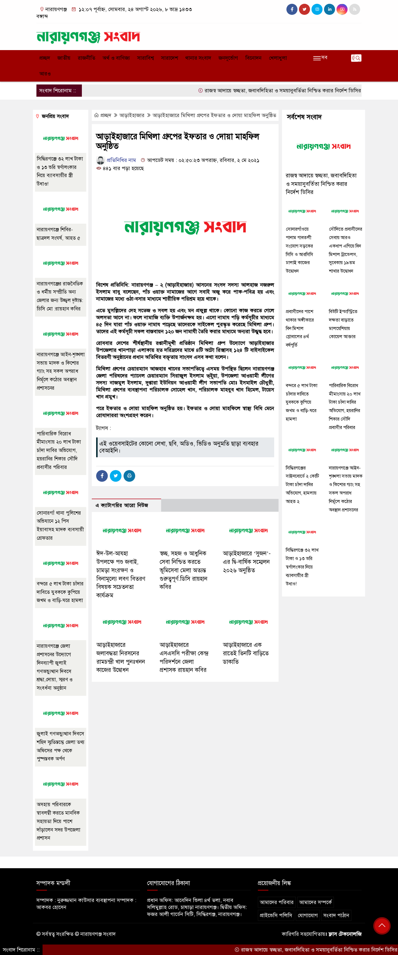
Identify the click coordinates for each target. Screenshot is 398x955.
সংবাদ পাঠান (336, 915)
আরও (45, 73)
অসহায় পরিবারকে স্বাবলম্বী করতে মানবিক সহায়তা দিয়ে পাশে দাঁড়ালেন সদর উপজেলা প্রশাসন (58, 821)
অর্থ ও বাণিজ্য (116, 58)
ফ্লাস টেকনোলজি (345, 934)
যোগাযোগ (308, 915)
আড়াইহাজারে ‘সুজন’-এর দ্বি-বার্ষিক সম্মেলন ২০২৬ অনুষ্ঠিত (247, 562)
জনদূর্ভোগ (228, 58)
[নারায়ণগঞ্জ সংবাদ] (88, 35)
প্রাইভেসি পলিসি (276, 915)
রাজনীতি (86, 58)
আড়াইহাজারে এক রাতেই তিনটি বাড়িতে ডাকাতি (246, 653)
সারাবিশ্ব (145, 58)
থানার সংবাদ (198, 58)
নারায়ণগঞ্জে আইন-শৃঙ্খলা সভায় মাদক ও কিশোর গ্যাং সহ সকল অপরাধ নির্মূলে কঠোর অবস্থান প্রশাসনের (61, 371)
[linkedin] (329, 9)
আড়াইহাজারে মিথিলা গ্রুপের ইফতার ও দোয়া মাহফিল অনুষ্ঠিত (214, 115)
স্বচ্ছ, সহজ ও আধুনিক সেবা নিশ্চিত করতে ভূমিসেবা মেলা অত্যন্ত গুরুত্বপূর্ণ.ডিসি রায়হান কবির (183, 570)
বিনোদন (253, 58)
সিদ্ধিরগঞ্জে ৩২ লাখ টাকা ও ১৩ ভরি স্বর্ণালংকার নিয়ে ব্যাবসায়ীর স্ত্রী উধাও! (302, 567)
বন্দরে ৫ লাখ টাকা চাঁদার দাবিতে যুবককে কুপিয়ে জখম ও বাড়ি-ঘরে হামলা (60, 592)
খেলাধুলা (278, 58)
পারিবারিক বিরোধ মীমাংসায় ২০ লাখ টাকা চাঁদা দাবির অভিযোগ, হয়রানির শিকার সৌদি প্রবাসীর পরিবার (59, 450)
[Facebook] (102, 476)
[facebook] (291, 9)
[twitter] (304, 9)
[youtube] (342, 9)
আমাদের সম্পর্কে (315, 902)
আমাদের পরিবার (277, 902)
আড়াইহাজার (132, 115)
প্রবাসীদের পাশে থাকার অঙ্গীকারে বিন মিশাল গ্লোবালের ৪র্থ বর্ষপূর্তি (300, 328)
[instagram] (317, 9)
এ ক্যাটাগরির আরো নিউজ (122, 505)
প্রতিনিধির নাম (120, 160)
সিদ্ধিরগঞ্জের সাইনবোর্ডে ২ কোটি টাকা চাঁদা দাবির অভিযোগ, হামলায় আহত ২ (302, 484)
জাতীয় (64, 58)
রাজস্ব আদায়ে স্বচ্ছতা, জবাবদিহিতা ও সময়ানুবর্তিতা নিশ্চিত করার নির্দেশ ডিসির (265, 90)
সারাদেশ (169, 58)
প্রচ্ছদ (44, 58)
